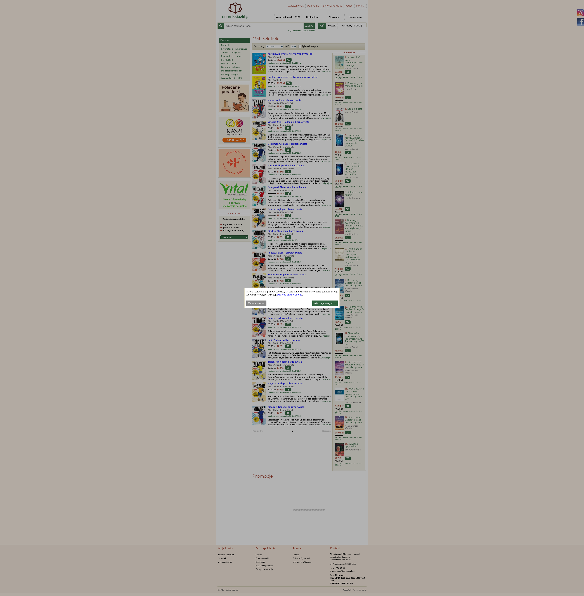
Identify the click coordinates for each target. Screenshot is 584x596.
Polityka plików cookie (289, 294)
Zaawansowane (256, 303)
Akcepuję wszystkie (325, 303)
